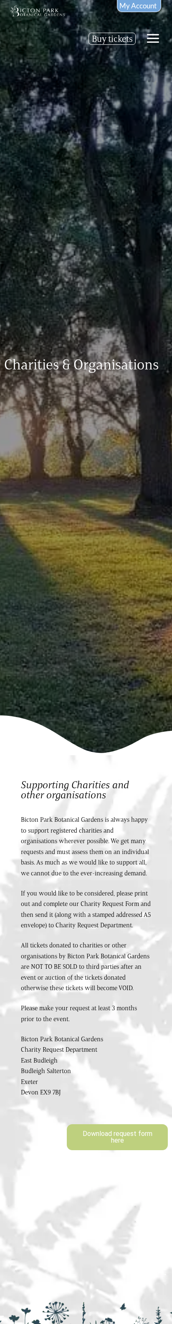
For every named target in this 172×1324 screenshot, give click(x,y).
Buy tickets (112, 39)
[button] (153, 38)
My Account (138, 5)
